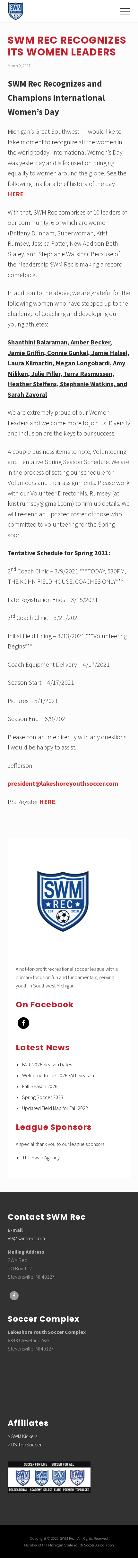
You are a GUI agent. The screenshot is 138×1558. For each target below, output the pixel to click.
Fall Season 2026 (39, 1086)
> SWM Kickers (22, 1436)
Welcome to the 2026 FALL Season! (58, 1075)
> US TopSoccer (25, 1444)
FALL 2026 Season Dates (47, 1064)
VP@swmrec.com (26, 1238)
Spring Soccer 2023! (43, 1097)
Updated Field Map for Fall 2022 (55, 1108)
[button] (125, 11)
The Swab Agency (41, 1157)
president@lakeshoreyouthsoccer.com (63, 783)
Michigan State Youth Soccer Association (81, 1544)
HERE (15, 194)
